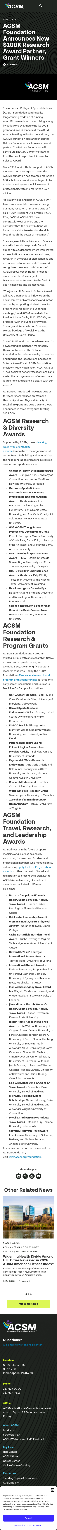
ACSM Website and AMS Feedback (24, 1439)
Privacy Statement (33, 1525)
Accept (28, 1518)
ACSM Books (11, 1482)
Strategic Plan (11, 1434)
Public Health (29, 1252)
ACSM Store (10, 1456)
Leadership (9, 1430)
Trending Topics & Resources (20, 1478)
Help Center (10, 1451)
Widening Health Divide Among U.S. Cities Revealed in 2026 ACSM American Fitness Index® (28, 1260)
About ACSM (11, 1425)
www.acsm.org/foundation (25, 1157)
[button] (52, 1490)
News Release (11, 1243)
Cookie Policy (19, 1525)
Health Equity (11, 1252)
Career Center (11, 1460)
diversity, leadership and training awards (25, 447)
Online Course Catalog (16, 1465)
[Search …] (41, 6)
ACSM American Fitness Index (21, 1247)
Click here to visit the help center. (22, 1344)
